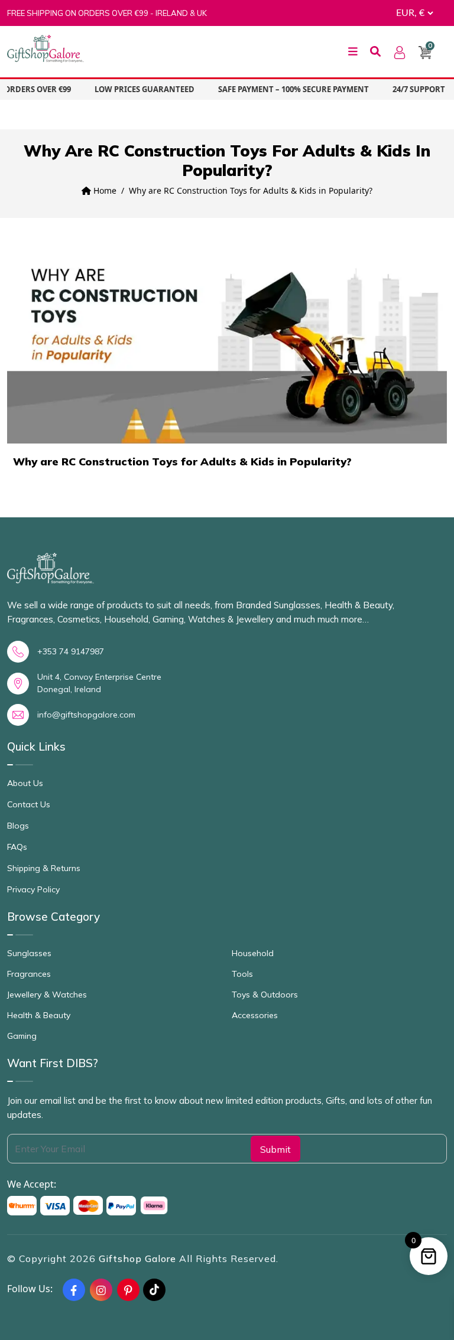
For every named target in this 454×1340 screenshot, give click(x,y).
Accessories (255, 1015)
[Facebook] (74, 1290)
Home (103, 190)
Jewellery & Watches (47, 994)
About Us (25, 783)
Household (253, 953)
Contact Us (28, 804)
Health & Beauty (38, 1015)
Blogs (18, 825)
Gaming (22, 1036)
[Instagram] (101, 1290)
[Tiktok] (154, 1290)
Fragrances (29, 974)
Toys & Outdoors (265, 994)
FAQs (17, 847)
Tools (242, 974)
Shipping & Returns (43, 868)
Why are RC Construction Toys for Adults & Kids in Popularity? (182, 461)
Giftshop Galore (139, 1258)
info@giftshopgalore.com (86, 714)
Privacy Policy (33, 889)
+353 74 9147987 (70, 651)
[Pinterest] (128, 1290)
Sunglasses (29, 953)
